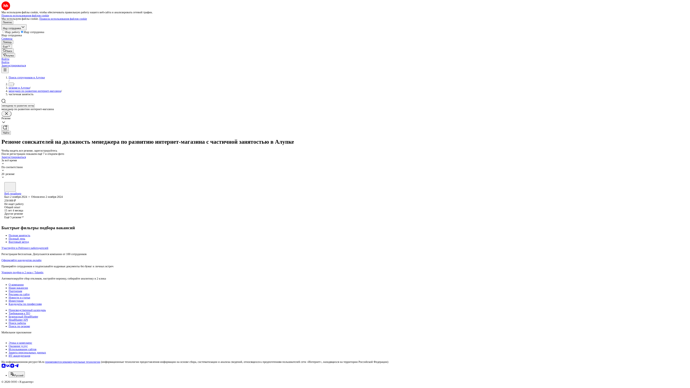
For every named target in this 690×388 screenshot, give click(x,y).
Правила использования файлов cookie (63, 18)
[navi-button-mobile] (5, 70)
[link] (7, 50)
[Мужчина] (10, 187)
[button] (5, 59)
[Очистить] (6, 114)
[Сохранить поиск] (5, 128)
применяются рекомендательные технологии (72, 361)
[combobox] (18, 106)
